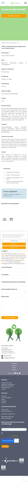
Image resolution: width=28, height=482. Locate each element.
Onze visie (3, 396)
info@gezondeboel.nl (9, 358)
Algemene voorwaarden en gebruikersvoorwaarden (8, 385)
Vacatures (4, 401)
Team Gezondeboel (6, 397)
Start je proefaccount (14, 16)
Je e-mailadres (5, 274)
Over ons (14, 365)
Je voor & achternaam (6, 267)
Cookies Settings (14, 240)
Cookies (3, 389)
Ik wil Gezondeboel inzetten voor (9, 289)
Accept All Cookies (14, 247)
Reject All (14, 244)
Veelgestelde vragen (6, 382)
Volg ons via (10, 373)
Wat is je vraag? (5, 296)
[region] (14, 241)
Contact (14, 370)
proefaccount (17, 258)
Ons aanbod (14, 363)
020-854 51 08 (7, 355)
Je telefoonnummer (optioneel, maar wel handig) (13, 282)
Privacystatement (5, 387)
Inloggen (3, 2)
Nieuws (14, 367)
